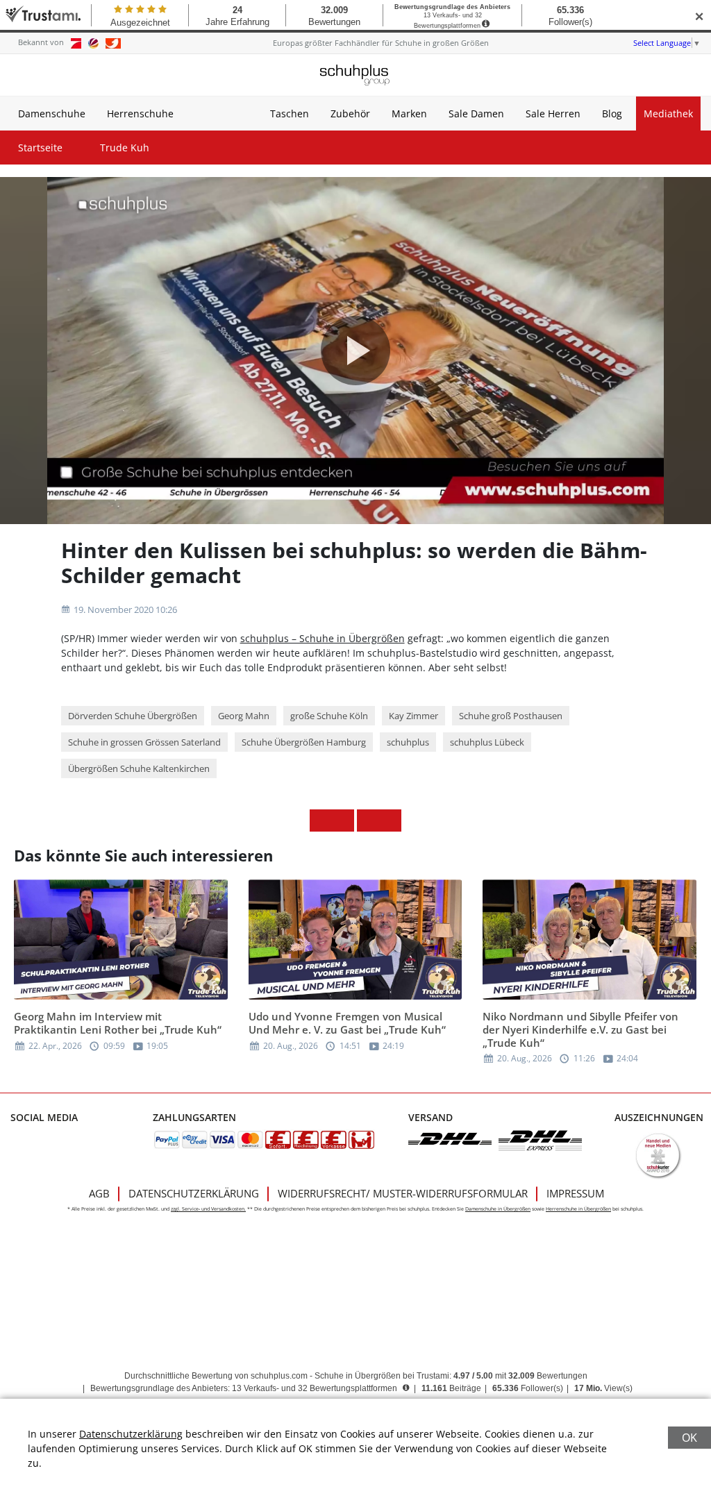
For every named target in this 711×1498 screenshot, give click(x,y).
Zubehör (350, 113)
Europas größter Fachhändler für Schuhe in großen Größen (381, 42)
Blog (612, 113)
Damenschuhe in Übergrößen (497, 1209)
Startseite (40, 147)
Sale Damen (476, 113)
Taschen (289, 113)
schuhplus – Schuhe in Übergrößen (322, 638)
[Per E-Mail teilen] (390, 820)
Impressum (575, 1193)
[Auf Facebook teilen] (321, 820)
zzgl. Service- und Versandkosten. (208, 1209)
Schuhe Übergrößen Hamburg (304, 742)
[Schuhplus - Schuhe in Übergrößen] (355, 74)
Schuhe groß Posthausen (510, 715)
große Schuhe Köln (329, 715)
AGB (99, 1193)
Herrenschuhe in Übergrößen (578, 1209)
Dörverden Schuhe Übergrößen (132, 715)
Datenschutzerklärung (193, 1193)
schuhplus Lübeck (487, 742)
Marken (409, 113)
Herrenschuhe (140, 113)
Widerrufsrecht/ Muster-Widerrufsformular (403, 1193)
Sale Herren (553, 113)
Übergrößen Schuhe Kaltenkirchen (139, 768)
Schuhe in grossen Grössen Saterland (144, 742)
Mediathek (668, 113)
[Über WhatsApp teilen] (368, 820)
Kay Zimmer (413, 715)
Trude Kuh (124, 147)
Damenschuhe (51, 113)
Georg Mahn (243, 715)
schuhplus (408, 742)
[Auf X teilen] (343, 820)
